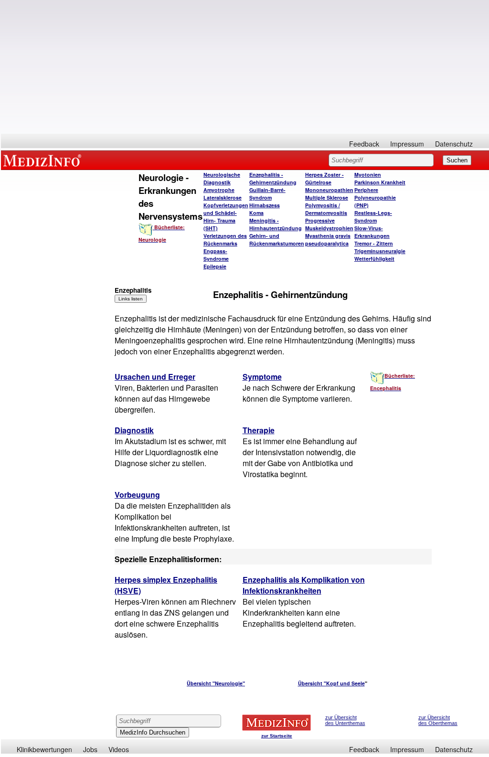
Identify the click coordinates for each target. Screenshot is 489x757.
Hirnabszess (264, 205)
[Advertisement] (245, 67)
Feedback (364, 144)
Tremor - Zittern (373, 243)
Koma (256, 212)
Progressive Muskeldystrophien (329, 224)
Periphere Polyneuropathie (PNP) (375, 197)
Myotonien (367, 174)
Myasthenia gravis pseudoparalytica (328, 239)
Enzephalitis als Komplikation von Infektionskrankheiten (304, 585)
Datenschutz (454, 144)
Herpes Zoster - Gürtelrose (324, 178)
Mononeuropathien (329, 189)
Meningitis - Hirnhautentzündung (275, 224)
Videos (118, 749)
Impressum (407, 144)
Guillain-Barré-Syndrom (267, 193)
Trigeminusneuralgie (379, 251)
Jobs (90, 749)
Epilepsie (214, 266)
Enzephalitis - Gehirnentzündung (273, 178)
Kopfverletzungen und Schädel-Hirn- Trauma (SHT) (225, 217)
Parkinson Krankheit (379, 182)
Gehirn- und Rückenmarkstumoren (276, 239)
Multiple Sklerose (326, 197)
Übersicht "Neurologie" (216, 683)
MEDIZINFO (44, 160)
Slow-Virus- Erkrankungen (372, 231)
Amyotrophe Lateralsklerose (222, 193)
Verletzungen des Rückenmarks (225, 239)
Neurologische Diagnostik (221, 178)
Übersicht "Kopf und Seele (331, 683)
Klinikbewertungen (44, 749)
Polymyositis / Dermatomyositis (326, 209)
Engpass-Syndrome (216, 254)
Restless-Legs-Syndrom (373, 216)
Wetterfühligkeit (374, 258)
